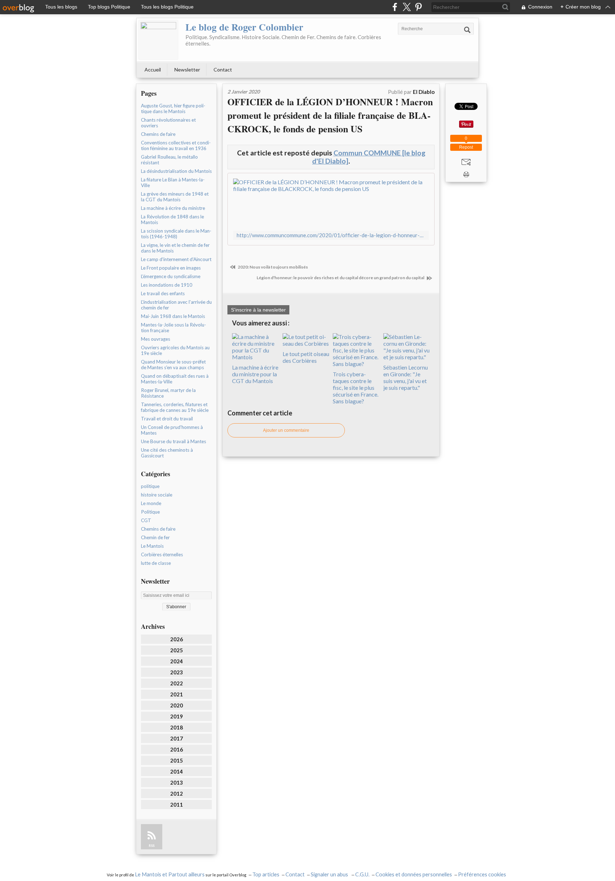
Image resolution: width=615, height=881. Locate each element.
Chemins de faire (158, 134)
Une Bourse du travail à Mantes (173, 441)
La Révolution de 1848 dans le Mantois (172, 219)
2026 (176, 639)
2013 (176, 782)
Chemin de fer (155, 537)
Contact (223, 70)
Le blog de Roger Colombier (244, 27)
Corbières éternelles (162, 554)
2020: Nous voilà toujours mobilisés (272, 267)
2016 (176, 749)
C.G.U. (362, 874)
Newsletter (187, 70)
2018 (176, 727)
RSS (151, 846)
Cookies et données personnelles (413, 874)
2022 (176, 683)
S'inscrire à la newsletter (258, 310)
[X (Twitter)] (406, 7)
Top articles (265, 874)
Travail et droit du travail (167, 418)
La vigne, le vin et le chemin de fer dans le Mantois (175, 248)
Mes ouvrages (155, 339)
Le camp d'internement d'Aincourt (176, 259)
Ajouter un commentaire (286, 430)
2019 (176, 716)
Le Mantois (152, 546)
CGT (146, 520)
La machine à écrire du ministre (173, 208)
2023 (176, 672)
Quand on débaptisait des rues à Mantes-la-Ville (175, 378)
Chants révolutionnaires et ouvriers (168, 122)
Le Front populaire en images (171, 268)
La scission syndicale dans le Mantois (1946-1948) (176, 233)
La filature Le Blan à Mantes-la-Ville (173, 182)
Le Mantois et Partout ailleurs (170, 874)
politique (150, 486)
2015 (176, 760)
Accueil (152, 70)
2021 (176, 694)
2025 (176, 650)
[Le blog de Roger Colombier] (158, 40)
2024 (176, 661)
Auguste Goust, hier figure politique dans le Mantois (173, 108)
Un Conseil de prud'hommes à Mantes (172, 430)
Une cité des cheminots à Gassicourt (167, 452)
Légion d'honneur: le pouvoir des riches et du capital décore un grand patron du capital (341, 277)
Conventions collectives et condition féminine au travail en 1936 (176, 145)
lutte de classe (156, 563)
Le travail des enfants (163, 293)
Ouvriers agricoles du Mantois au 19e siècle (175, 350)
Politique (150, 512)
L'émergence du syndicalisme (170, 276)
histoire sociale (156, 495)
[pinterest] (418, 7)
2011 (176, 804)
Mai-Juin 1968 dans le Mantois (173, 316)
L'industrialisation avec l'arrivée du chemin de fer (176, 305)
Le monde (151, 503)
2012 (176, 793)
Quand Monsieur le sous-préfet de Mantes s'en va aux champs (173, 364)
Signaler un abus (330, 874)
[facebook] (394, 7)
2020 (176, 705)
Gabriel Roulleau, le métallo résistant (169, 159)
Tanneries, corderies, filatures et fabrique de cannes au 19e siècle (175, 407)
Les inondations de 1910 (166, 285)
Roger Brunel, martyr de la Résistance (168, 393)
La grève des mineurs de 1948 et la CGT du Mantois (175, 196)
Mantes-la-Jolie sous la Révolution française (173, 327)
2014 (176, 771)
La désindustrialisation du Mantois (176, 171)
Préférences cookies (482, 874)
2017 (176, 738)
